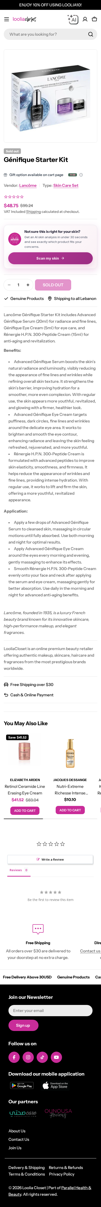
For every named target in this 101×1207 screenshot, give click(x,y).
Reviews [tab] (16, 870)
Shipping (33, 211)
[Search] (90, 34)
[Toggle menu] (6, 19)
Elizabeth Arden (25, 780)
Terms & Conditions (26, 1174)
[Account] (85, 19)
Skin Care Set (65, 185)
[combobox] (50, 34)
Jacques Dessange (70, 780)
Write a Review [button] (53, 859)
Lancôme (28, 185)
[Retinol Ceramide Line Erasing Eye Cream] (25, 753)
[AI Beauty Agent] (72, 19)
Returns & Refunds (66, 1167)
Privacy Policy (61, 1174)
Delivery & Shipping (26, 1167)
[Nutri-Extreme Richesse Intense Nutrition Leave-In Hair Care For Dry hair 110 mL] (70, 753)
